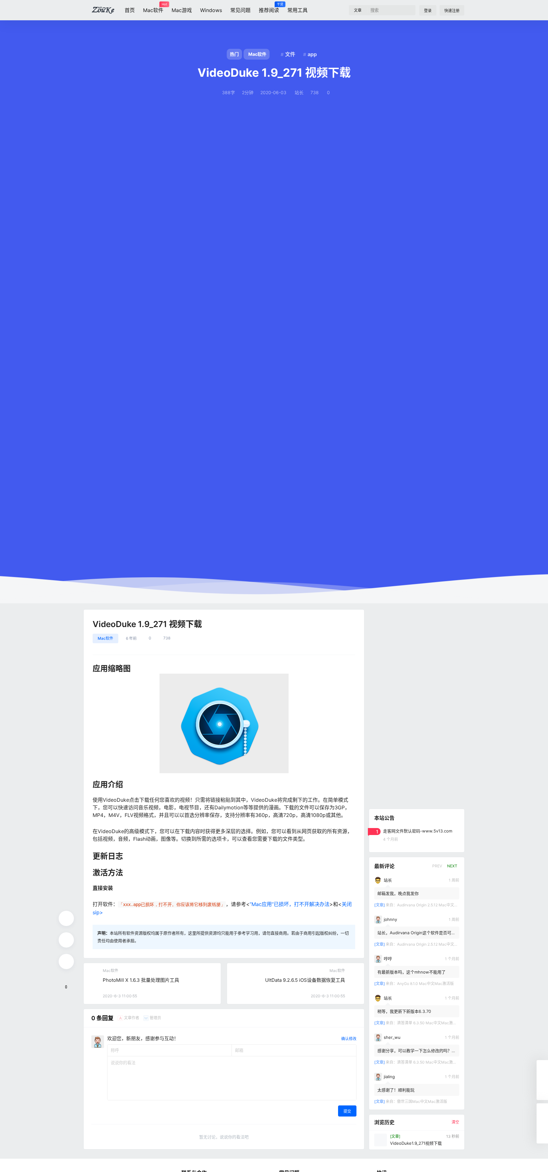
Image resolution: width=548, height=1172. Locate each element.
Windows (211, 10)
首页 (130, 10)
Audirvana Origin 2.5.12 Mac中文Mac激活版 (435, 905)
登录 (428, 10)
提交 (347, 1111)
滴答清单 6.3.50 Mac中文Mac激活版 (428, 1022)
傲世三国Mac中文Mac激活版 (422, 1101)
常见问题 (240, 10)
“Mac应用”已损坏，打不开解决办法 (289, 904)
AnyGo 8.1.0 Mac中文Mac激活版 (425, 983)
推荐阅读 (269, 8)
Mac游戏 (182, 10)
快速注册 (452, 10)
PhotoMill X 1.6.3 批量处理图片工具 (141, 980)
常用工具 (297, 10)
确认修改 (348, 1038)
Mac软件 (153, 8)
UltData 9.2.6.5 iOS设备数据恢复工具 (305, 980)
